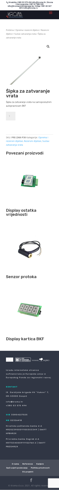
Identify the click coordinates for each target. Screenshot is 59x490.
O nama (15, 464)
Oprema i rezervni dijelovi (27, 30)
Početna (10, 30)
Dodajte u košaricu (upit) (27, 124)
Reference (27, 464)
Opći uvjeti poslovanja (16, 468)
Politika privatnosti (40, 468)
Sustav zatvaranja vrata (25, 33)
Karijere (40, 464)
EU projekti (27, 472)
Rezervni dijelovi (32, 141)
